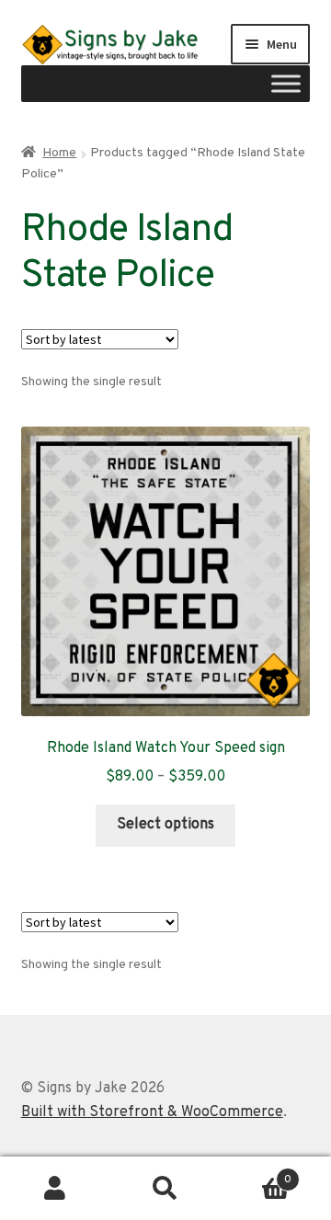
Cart (256, 1173)
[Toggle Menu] (286, 84)
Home (59, 153)
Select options (165, 824)
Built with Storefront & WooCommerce (152, 1112)
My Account (55, 1188)
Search (165, 1188)
